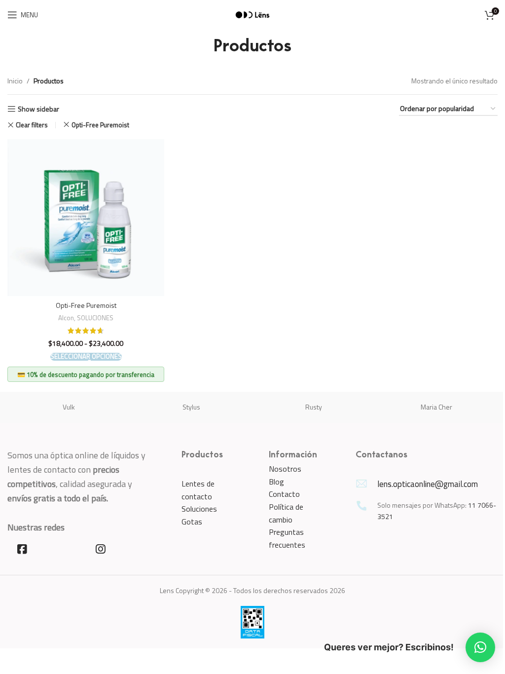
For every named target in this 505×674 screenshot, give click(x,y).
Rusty (313, 407)
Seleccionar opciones (86, 357)
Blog (276, 481)
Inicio (15, 80)
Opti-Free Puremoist (100, 125)
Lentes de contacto (198, 490)
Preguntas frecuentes (287, 538)
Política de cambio (286, 513)
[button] (480, 647)
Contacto (284, 494)
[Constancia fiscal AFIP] (252, 621)
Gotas (191, 521)
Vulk (69, 407)
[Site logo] (252, 14)
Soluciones (199, 509)
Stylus (191, 407)
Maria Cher (436, 407)
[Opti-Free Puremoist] (85, 217)
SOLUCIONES (95, 318)
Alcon (66, 318)
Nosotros (285, 469)
